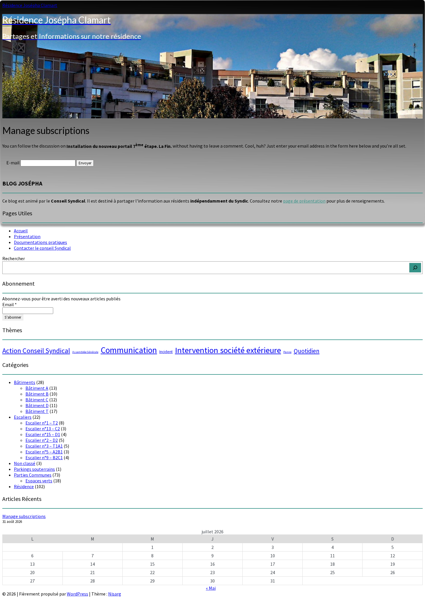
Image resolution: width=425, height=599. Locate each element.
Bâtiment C (36, 400)
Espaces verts (38, 481)
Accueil (21, 231)
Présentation (27, 236)
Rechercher (13, 258)
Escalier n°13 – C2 (42, 428)
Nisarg (114, 594)
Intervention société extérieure (228, 350)
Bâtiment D (37, 405)
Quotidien (306, 351)
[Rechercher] (415, 268)
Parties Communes (32, 475)
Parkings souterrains (34, 469)
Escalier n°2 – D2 (41, 440)
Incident (166, 351)
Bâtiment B (37, 394)
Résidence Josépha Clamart (29, 5)
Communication (129, 350)
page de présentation (304, 201)
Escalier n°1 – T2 (41, 423)
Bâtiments (24, 382)
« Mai (211, 588)
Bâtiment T (37, 411)
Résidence (24, 486)
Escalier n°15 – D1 (42, 434)
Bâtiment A (36, 388)
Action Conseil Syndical (36, 350)
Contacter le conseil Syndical (42, 248)
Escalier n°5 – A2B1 (44, 452)
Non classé (24, 463)
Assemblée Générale (85, 352)
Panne (287, 352)
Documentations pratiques (40, 242)
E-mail (13, 163)
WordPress (77, 594)
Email (9, 304)
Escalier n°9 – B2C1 (44, 457)
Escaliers (23, 417)
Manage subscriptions (24, 516)
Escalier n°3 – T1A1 (44, 446)
